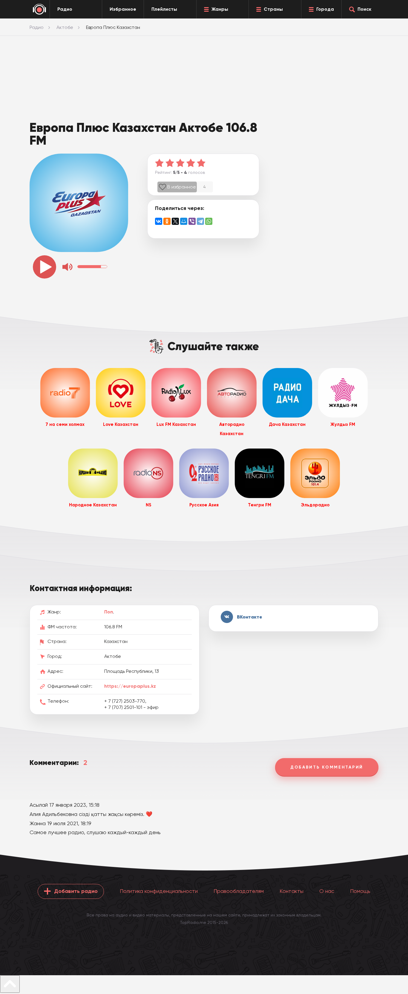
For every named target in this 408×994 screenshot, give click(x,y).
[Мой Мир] (183, 221)
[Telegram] (200, 221)
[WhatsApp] (208, 221)
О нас (326, 891)
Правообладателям (239, 891)
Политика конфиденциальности (159, 891)
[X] (175, 221)
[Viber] (192, 221)
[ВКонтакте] (158, 221)
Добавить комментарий (326, 767)
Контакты (291, 891)
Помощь (360, 891)
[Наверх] (10, 984)
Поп (108, 612)
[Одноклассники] (167, 221)
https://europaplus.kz (130, 686)
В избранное (181, 187)
